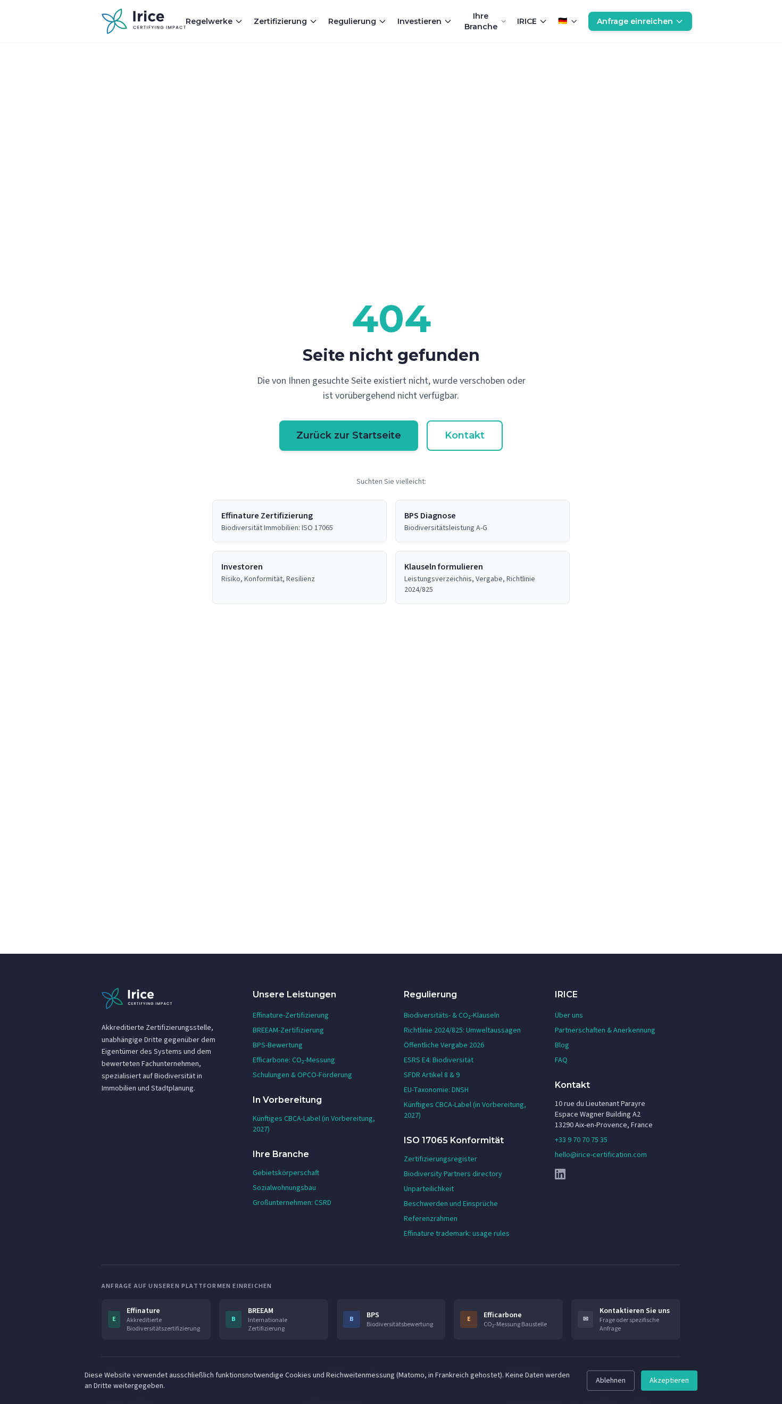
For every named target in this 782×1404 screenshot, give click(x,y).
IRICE (527, 21)
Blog (562, 1045)
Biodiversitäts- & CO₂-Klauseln (452, 1015)
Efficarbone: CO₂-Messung (294, 1060)
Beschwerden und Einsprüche (451, 1204)
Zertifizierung (280, 21)
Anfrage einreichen (635, 21)
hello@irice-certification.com (601, 1155)
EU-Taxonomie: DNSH (436, 1090)
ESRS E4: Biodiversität (438, 1060)
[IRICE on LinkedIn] (617, 1174)
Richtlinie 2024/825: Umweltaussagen (462, 1030)
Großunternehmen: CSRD (292, 1202)
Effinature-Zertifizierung (291, 1015)
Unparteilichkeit (429, 1189)
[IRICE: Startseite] (144, 21)
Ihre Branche (480, 21)
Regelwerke (209, 21)
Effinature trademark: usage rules (457, 1233)
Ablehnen (611, 1380)
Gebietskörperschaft (286, 1173)
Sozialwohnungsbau (284, 1188)
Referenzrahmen (430, 1218)
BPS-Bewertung (278, 1045)
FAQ (561, 1060)
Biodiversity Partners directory (453, 1174)
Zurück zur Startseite (348, 435)
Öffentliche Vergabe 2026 (444, 1045)
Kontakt (465, 435)
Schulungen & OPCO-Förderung (302, 1075)
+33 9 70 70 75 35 (581, 1140)
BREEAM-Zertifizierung (288, 1030)
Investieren (419, 21)
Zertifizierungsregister (440, 1159)
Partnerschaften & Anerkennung (605, 1030)
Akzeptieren (669, 1380)
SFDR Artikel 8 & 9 (432, 1075)
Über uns (569, 1015)
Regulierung (352, 21)
